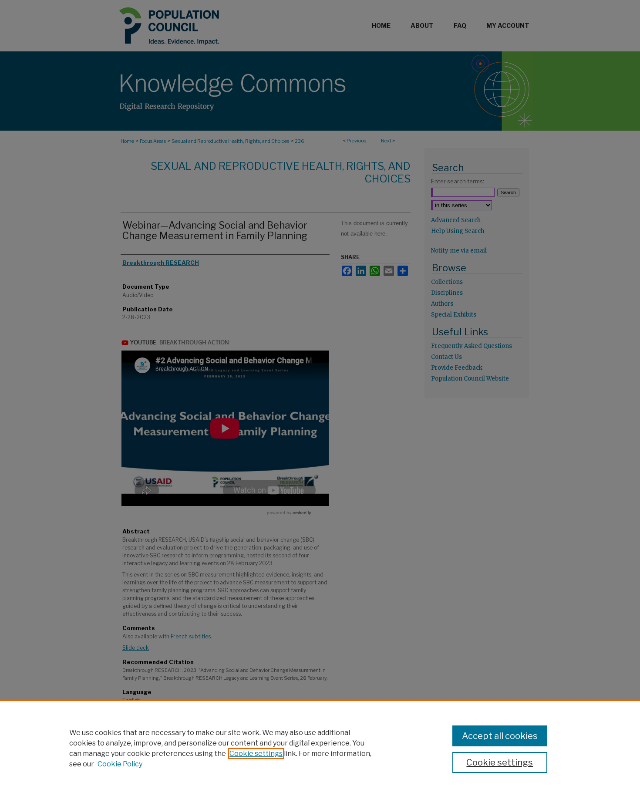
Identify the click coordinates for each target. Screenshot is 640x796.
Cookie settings (256, 753)
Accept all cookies (500, 736)
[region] (320, 748)
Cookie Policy (120, 764)
